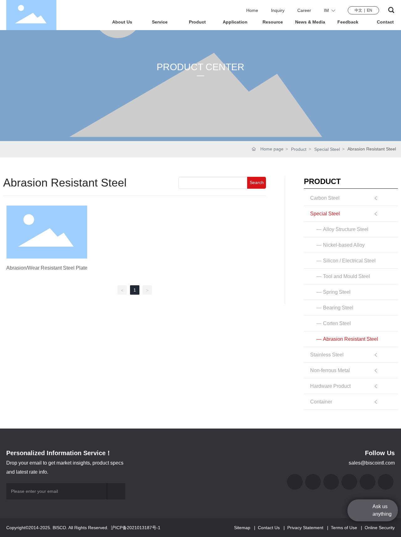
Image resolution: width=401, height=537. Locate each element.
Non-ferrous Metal (330, 370)
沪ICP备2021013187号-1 (135, 527)
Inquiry (277, 10)
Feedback (347, 21)
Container (321, 401)
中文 (358, 10)
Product (197, 21)
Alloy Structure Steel (345, 229)
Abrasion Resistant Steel (350, 339)
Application (235, 21)
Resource (273, 21)
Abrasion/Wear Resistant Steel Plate (46, 268)
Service (160, 21)
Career (304, 10)
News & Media (310, 21)
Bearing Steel (338, 307)
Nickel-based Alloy (344, 245)
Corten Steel (337, 323)
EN (369, 10)
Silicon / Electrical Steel (349, 260)
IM (327, 10)
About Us (122, 21)
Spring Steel (337, 292)
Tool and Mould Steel (346, 276)
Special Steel (327, 149)
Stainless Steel (327, 354)
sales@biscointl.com (372, 463)
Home (252, 10)
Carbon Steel (325, 198)
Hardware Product (330, 386)
